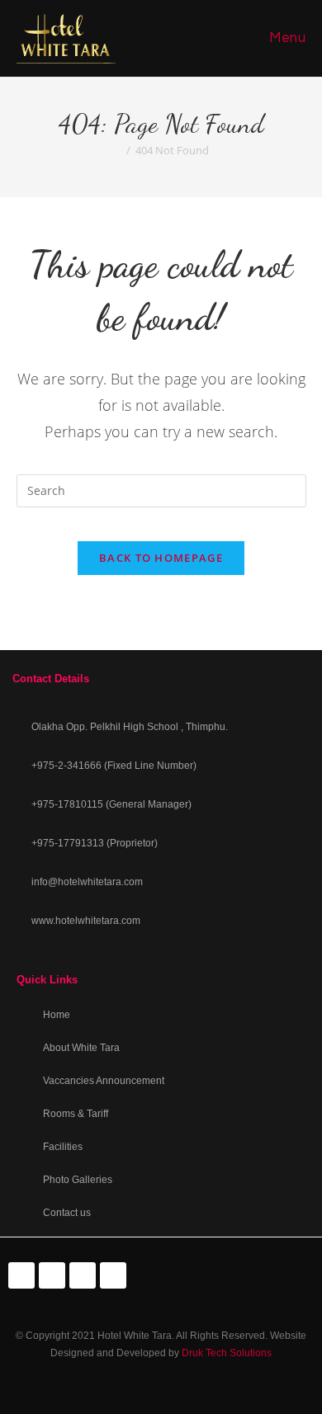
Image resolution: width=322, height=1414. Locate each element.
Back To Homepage (161, 557)
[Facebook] (21, 1275)
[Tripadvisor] (52, 1275)
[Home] (117, 150)
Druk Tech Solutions (227, 1353)
